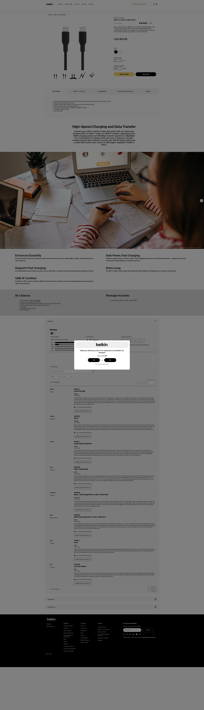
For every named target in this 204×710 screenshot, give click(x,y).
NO (110, 360)
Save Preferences (103, 364)
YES (94, 360)
